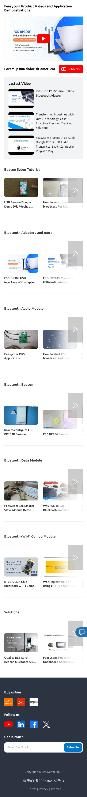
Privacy (43, 789)
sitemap (56, 789)
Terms (32, 789)
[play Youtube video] (43, 39)
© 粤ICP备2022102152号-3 (43, 781)
